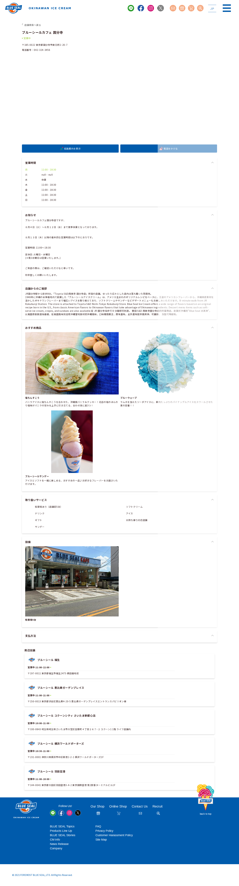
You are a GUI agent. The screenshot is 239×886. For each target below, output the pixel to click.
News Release (59, 844)
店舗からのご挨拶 (36, 288)
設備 (28, 542)
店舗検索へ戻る (32, 25)
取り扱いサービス (36, 500)
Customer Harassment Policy (114, 835)
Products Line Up (61, 830)
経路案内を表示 (72, 148)
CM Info (55, 839)
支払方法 (30, 636)
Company (56, 848)
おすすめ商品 (33, 328)
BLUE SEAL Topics (62, 826)
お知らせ (30, 215)
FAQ (98, 826)
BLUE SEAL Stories (62, 835)
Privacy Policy (104, 830)
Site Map (101, 839)
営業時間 (30, 163)
